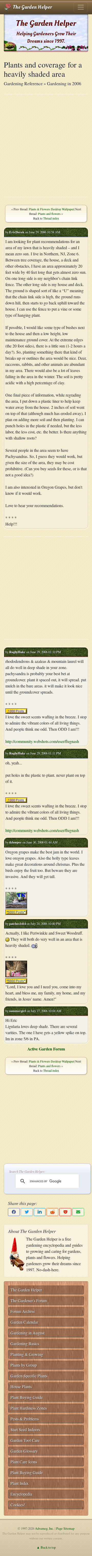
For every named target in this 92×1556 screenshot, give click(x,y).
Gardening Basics (24, 1343)
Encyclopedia (21, 1494)
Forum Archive (22, 1311)
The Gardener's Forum (28, 1300)
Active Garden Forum (46, 1049)
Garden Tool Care (25, 1440)
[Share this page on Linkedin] (39, 1212)
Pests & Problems (24, 1418)
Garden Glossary (24, 1451)
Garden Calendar (24, 1322)
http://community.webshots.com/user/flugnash (42, 741)
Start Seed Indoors (25, 1429)
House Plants (21, 1386)
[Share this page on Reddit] (52, 1212)
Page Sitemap (65, 1528)
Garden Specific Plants (28, 1375)
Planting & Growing (26, 1354)
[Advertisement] (46, 146)
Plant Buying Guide (26, 1397)
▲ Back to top (46, 1547)
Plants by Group (23, 1365)
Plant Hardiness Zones (28, 1408)
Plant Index (19, 1483)
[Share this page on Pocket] (65, 1212)
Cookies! (17, 1504)
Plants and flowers (49, 214)
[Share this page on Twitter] (26, 1212)
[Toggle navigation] (81, 7)
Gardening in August (27, 1332)
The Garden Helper (32, 7)
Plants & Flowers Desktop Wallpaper (51, 209)
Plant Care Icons (23, 1461)
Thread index (51, 218)
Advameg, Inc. (44, 1528)
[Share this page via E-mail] (78, 1212)
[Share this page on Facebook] (14, 1212)
